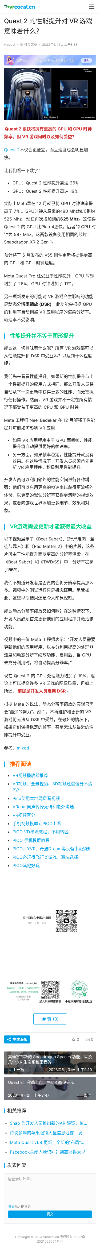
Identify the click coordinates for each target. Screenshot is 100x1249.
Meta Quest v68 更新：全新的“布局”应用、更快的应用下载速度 (48, 1142)
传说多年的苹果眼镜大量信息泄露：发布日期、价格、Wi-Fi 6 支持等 (48, 1132)
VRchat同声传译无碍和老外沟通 (43, 806)
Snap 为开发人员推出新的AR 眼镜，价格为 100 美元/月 (48, 1123)
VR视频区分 (24, 815)
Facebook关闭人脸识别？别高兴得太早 (47, 1152)
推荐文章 (30, 44)
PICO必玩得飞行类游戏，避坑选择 (45, 857)
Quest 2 (12, 149)
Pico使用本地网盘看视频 (36, 798)
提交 (50, 1214)
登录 (11, 1207)
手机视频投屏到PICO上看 (37, 823)
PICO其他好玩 (26, 865)
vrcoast (9, 44)
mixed (23, 748)
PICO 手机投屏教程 (31, 840)
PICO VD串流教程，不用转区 (41, 831)
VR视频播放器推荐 (30, 775)
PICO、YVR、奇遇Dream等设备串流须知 (52, 848)
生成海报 (19, 1039)
